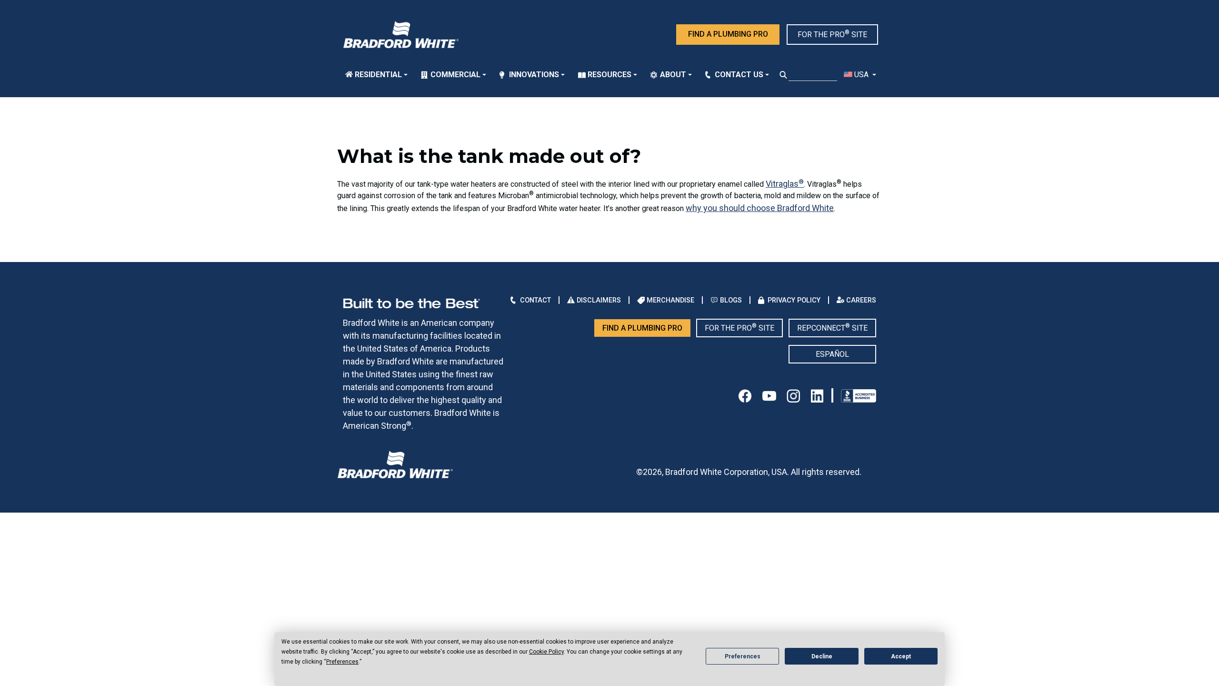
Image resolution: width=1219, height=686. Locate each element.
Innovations (534, 74)
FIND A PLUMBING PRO (728, 34)
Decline (821, 656)
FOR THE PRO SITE (832, 34)
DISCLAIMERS (599, 300)
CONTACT (535, 300)
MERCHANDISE (670, 300)
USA (861, 74)
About (673, 74)
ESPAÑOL (832, 354)
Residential (378, 74)
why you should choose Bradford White (760, 208)
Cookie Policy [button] (546, 651)
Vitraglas (785, 184)
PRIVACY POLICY (794, 300)
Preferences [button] (342, 661)
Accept (901, 656)
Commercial (455, 74)
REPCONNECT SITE (832, 328)
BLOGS (731, 300)
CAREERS (861, 300)
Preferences (742, 656)
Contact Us (739, 74)
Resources (609, 74)
